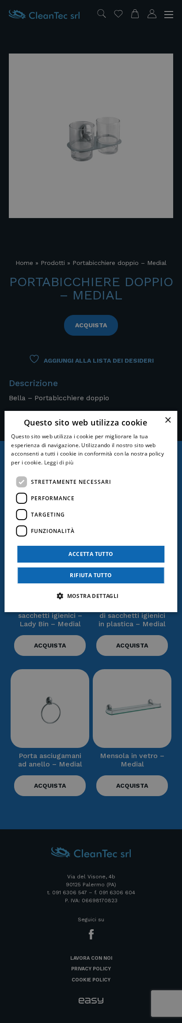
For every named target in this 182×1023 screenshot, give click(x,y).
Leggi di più (59, 462)
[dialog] (90, 512)
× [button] (167, 420)
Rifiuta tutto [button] (91, 575)
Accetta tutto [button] (90, 554)
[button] (90, 595)
